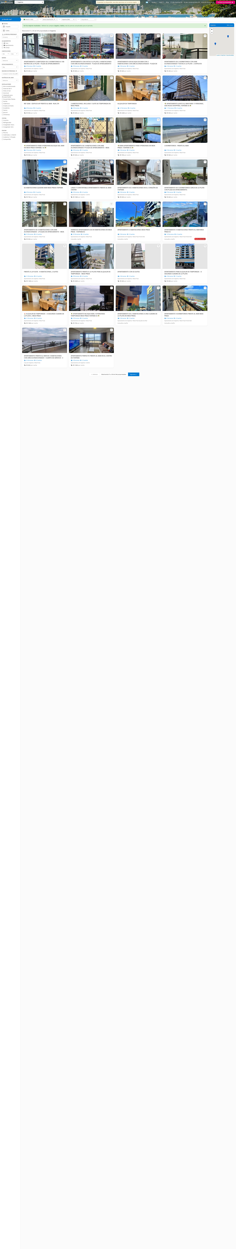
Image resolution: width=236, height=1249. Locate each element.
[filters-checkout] (4, 30)
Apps (161, 2)
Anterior (95, 374)
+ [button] (211, 29)
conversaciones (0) (193, 2)
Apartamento (9, 45)
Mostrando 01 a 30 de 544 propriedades (113, 374)
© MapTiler (222, 55)
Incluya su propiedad (224, 2)
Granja (7, 47)
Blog (167, 2)
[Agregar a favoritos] (64, 35)
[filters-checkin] (4, 26)
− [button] (211, 32)
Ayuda (154, 2)
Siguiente (133, 374)
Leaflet (218, 55)
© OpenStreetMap (230, 55)
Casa (6, 43)
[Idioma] (148, 2)
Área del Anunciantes (207, 2)
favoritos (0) (177, 2)
